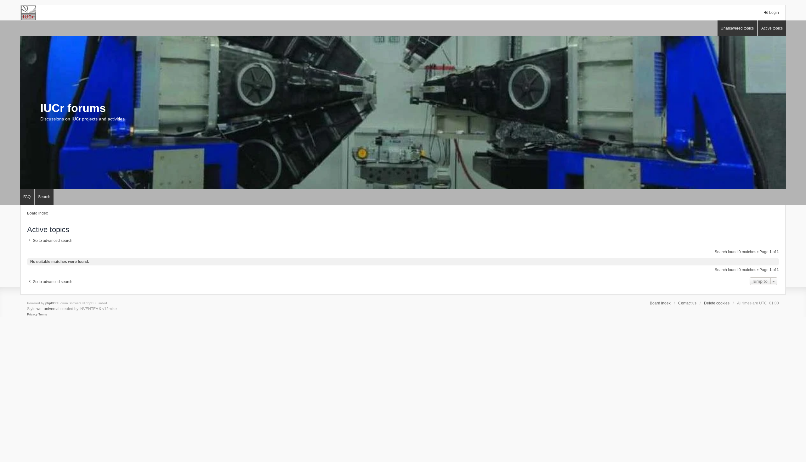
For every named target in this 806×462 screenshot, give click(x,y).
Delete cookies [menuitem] (716, 303)
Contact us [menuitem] (687, 303)
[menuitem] (32, 314)
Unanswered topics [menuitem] (737, 28)
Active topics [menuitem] (772, 28)
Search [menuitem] (44, 197)
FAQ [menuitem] (27, 197)
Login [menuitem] (774, 12)
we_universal (48, 309)
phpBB (50, 303)
